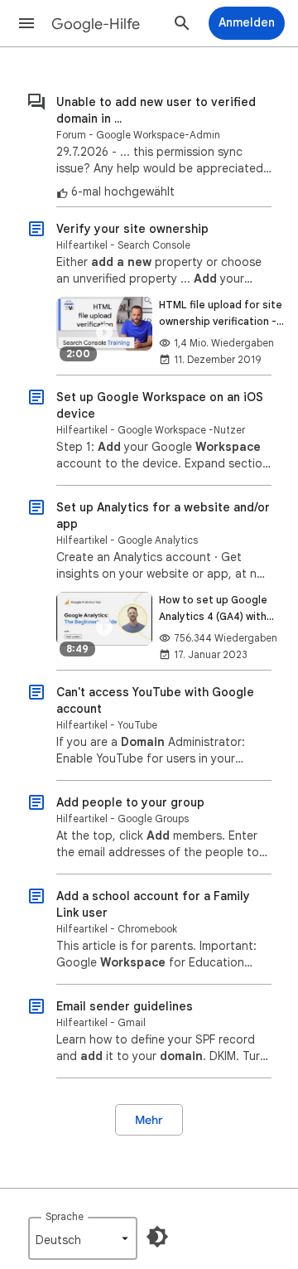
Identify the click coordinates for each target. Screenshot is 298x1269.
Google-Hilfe (95, 24)
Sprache (65, 1216)
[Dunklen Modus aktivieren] (157, 1237)
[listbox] (82, 1238)
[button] (26, 23)
